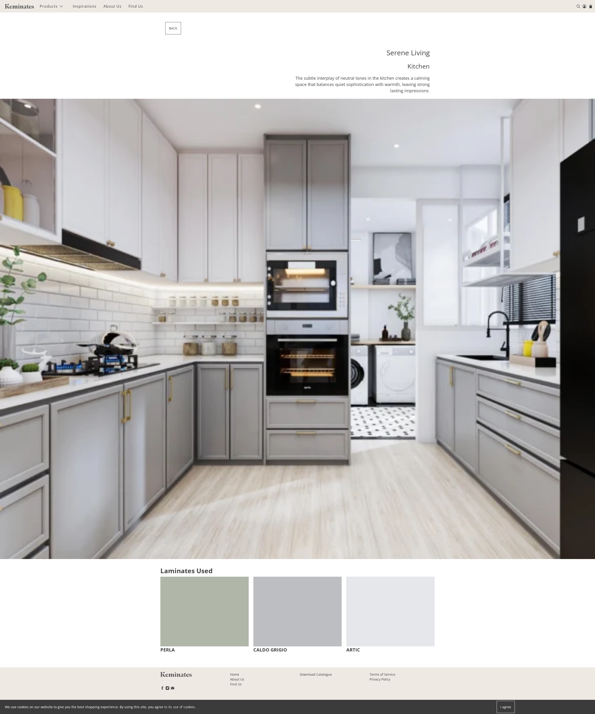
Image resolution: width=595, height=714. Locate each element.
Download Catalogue (316, 674)
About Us (112, 6)
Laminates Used (186, 570)
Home (234, 674)
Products (49, 6)
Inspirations (84, 6)
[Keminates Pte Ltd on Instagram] (167, 689)
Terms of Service (382, 674)
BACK (173, 28)
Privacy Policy (380, 679)
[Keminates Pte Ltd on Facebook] (162, 689)
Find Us (136, 6)
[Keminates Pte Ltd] (19, 6)
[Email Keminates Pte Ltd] (173, 689)
